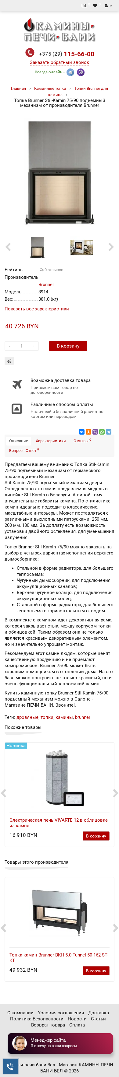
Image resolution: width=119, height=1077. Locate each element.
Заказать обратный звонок (59, 62)
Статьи (98, 1019)
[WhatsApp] (102, 432)
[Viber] (95, 432)
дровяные (27, 717)
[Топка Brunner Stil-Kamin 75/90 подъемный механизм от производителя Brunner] (59, 172)
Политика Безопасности (36, 1019)
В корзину (68, 346)
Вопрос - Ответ (24, 450)
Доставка (98, 1013)
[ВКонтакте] (82, 432)
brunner (82, 717)
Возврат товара (48, 1025)
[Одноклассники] (88, 432)
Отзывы (82, 440)
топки (47, 717)
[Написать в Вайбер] (81, 71)
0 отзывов (53, 270)
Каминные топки (50, 88)
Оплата (77, 1025)
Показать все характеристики (37, 309)
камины (64, 717)
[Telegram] (108, 432)
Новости (77, 1019)
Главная (18, 88)
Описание (18, 441)
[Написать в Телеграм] (70, 71)
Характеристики (51, 441)
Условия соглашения (61, 1013)
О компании (20, 1013)
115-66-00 (66, 54)
